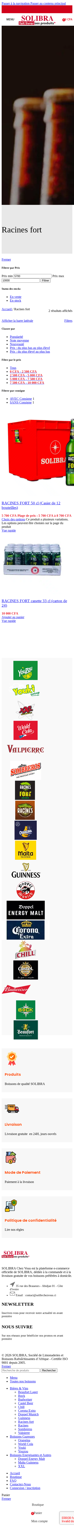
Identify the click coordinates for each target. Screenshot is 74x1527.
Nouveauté (17, 344)
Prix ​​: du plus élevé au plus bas (30, 351)
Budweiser (25, 1399)
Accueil (7, 309)
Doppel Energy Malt (31, 1459)
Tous (13, 368)
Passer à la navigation (16, 3)
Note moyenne (19, 340)
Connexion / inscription (25, 1488)
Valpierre (24, 1433)
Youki (22, 1447)
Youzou (23, 1451)
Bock (21, 1396)
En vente (15, 297)
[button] (13, 617)
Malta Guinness (28, 1462)
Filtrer (45, 280)
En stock (15, 300)
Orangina (24, 1440)
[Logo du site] (37, 26)
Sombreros (25, 1429)
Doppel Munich (28, 1414)
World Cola (25, 1444)
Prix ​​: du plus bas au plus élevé (30, 348)
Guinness (24, 1418)
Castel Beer (25, 1403)
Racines (23, 1425)
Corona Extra (27, 1410)
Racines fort (26, 1421)
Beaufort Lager (28, 1392)
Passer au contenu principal (48, 3)
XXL (21, 1466)
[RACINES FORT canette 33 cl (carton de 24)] (32, 593)
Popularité (16, 336)
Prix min (7, 276)
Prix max (58, 276)
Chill (21, 1407)
